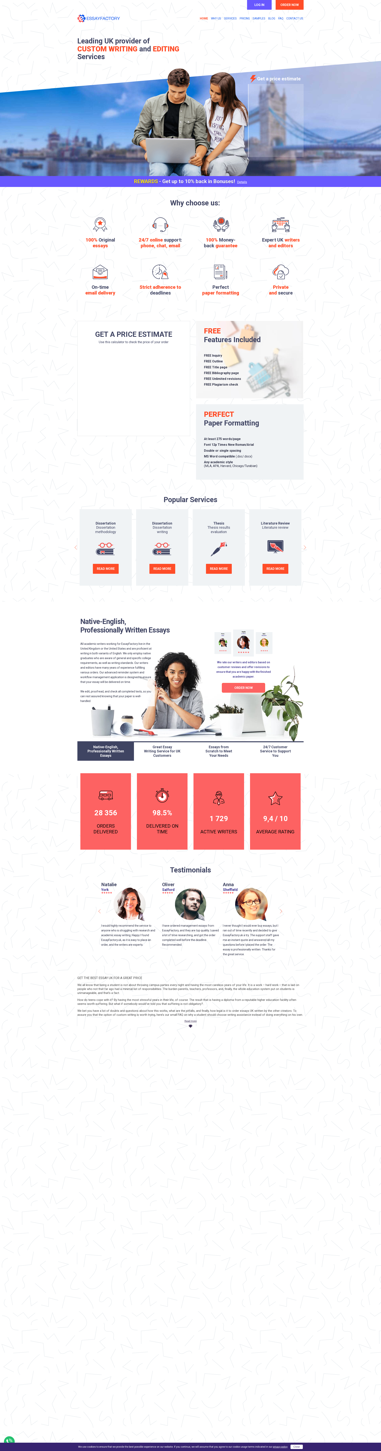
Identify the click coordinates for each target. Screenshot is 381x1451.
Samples (259, 18)
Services (230, 18)
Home (204, 18)
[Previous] (76, 547)
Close (296, 1446)
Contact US (294, 18)
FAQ (280, 18)
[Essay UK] (98, 18)
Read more (106, 569)
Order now (289, 5)
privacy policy (280, 1446)
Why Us (216, 18)
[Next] (305, 547)
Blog (271, 18)
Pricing (245, 18)
